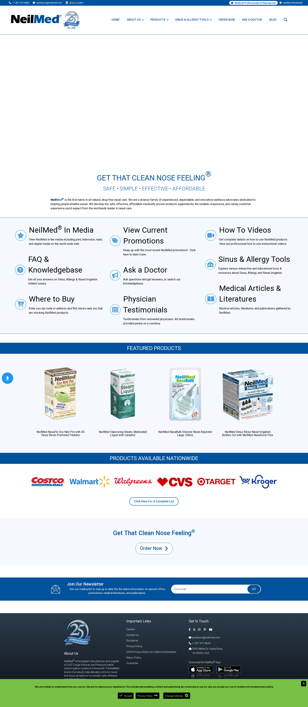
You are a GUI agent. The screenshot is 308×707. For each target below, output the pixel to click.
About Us (134, 19)
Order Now (227, 19)
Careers (130, 629)
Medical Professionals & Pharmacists (255, 3)
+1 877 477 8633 (20, 2)
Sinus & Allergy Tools (192, 19)
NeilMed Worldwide (293, 2)
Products (157, 19)
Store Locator (76, 2)
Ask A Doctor (252, 19)
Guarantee (132, 663)
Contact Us (132, 635)
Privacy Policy (134, 646)
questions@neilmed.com (49, 2)
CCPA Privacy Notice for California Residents (151, 652)
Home (116, 19)
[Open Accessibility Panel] (7, 378)
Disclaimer (132, 640)
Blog (272, 19)
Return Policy (133, 657)
